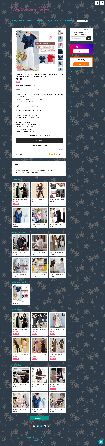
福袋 (71, 111)
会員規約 (43, 437)
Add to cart (39, 140)
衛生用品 (72, 101)
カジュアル (72, 91)
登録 (89, 38)
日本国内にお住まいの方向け (39, 145)
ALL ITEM (30, 21)
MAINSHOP (58, 21)
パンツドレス (73, 96)
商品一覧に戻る (39, 418)
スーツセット (73, 106)
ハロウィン (72, 116)
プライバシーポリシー (18, 437)
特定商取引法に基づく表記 (32, 437)
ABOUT (21, 21)
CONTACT (49, 21)
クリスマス (72, 121)
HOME (14, 21)
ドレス (71, 81)
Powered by (37, 443)
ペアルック (72, 76)
